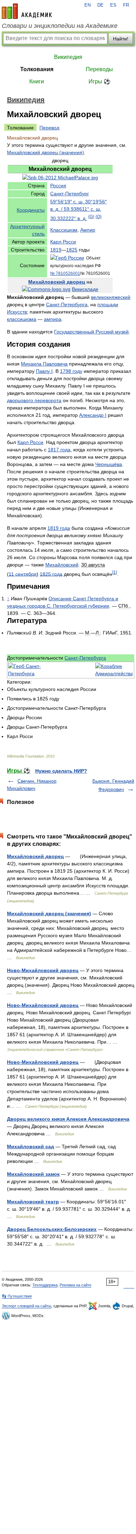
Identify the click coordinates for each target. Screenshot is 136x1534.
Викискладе (85, 289)
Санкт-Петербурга (67, 304)
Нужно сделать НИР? (61, 771)
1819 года (58, 528)
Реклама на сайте (75, 1285)
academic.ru (27, 11)
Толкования (36, 69)
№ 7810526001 (65, 273)
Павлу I (44, 371)
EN (87, 5)
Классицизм (63, 230)
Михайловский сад (30, 1146)
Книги (36, 81)
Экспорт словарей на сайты (26, 1306)
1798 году (71, 371)
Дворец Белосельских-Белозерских (52, 1229)
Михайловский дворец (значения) (45, 152)
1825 (71, 250)
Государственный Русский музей (91, 331)
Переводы (99, 69)
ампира (52, 319)
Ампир (87, 230)
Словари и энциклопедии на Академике (60, 25)
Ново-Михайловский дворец (42, 970)
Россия (58, 185)
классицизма (21, 319)
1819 (55, 250)
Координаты (31, 210)
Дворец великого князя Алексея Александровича (68, 1119)
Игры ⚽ (100, 81)
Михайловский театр (33, 1201)
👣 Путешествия (17, 1296)
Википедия (68, 57)
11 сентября (23, 574)
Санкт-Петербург (69, 193)
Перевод (49, 127)
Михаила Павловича (44, 364)
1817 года (59, 449)
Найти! (120, 39)
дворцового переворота (34, 400)
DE (100, 5)
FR (126, 5)
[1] (114, 572)
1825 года (51, 574)
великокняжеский (110, 297)
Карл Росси (63, 242)
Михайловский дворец (56, 282)
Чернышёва (108, 464)
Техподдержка (45, 1285)
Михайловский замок (33, 1174)
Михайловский (61, 564)
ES (113, 5)
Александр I (92, 415)
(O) (98, 216)
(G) (91, 216)
